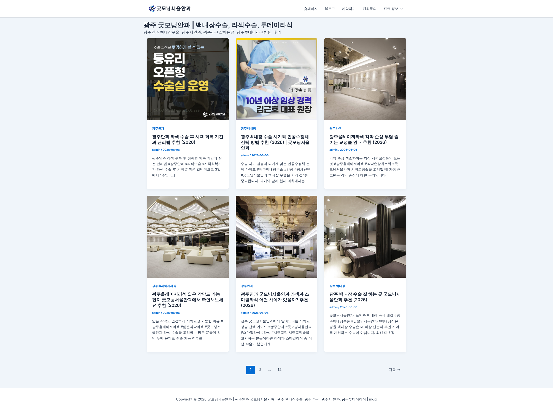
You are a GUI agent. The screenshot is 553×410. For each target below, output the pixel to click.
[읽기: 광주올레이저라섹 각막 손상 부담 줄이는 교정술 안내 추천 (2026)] (365, 79)
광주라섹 (335, 128)
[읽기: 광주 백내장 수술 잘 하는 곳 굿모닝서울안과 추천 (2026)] (365, 237)
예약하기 (349, 8)
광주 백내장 (337, 286)
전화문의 (370, 8)
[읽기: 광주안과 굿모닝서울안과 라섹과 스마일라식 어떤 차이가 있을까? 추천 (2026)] (277, 237)
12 (279, 369)
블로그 (330, 8)
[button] (400, 8)
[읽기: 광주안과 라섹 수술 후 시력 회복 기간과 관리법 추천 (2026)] (188, 79)
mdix (373, 399)
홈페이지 (311, 8)
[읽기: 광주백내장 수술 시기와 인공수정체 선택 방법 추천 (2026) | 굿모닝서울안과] (277, 79)
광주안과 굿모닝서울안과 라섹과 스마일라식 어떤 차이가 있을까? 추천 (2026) (275, 299)
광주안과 (158, 128)
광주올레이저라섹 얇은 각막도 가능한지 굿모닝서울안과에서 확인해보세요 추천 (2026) (187, 299)
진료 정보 (390, 8)
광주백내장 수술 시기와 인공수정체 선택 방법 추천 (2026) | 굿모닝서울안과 (275, 142)
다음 (394, 369)
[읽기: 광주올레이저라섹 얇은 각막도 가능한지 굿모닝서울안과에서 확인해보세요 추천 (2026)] (188, 237)
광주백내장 (248, 128)
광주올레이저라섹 (164, 286)
